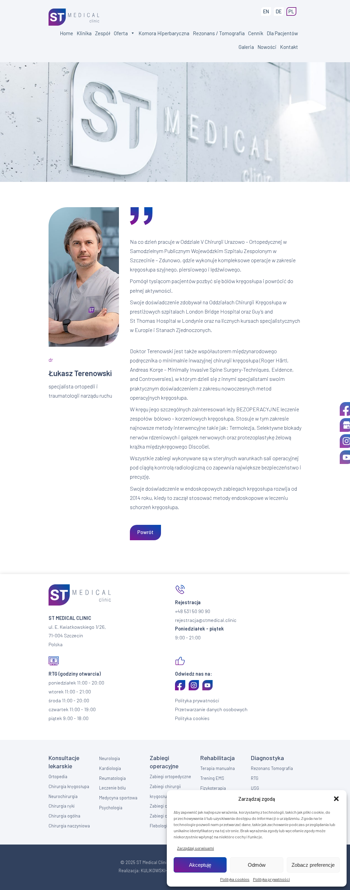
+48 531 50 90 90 (192, 611)
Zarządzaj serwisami (195, 848)
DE (279, 11)
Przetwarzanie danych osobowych (211, 709)
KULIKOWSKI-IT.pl (158, 870)
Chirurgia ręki (62, 806)
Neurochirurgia (63, 796)
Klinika (84, 33)
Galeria (246, 47)
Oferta (121, 33)
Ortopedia (58, 776)
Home (66, 33)
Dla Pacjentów (282, 33)
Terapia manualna (217, 768)
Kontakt (289, 47)
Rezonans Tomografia (272, 768)
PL (291, 11)
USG (255, 788)
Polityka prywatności (271, 879)
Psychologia (110, 807)
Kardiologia (110, 768)
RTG (254, 778)
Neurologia (109, 758)
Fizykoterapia (213, 788)
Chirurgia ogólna (64, 816)
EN (266, 11)
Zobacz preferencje (313, 865)
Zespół (102, 33)
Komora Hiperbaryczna (163, 33)
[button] (336, 798)
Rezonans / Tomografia (219, 33)
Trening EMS (212, 778)
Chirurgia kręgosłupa (69, 786)
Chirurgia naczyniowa (69, 825)
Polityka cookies (235, 879)
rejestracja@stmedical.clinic (206, 620)
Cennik (255, 33)
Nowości (267, 47)
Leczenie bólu (112, 788)
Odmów (257, 865)
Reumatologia (112, 778)
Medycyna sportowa (118, 797)
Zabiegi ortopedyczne (170, 776)
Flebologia (160, 825)
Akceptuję (200, 865)
